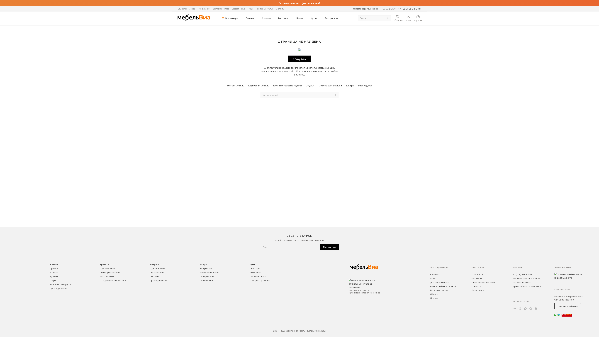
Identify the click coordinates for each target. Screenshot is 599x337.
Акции (252, 8)
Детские (154, 276)
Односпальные (107, 268)
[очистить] (328, 95)
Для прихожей (207, 276)
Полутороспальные (109, 272)
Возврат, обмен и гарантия (443, 286)
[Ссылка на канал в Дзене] (530, 308)
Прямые (54, 268)
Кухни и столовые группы (287, 85)
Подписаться (329, 247)
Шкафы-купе (206, 268)
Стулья (310, 85)
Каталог (434, 274)
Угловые (54, 272)
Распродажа (331, 18)
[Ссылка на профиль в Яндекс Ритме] (536, 308)
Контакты (279, 8)
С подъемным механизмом (113, 280)
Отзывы (434, 298)
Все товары (231, 18)
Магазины (477, 278)
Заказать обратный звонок (365, 8)
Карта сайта (478, 290)
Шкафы (299, 18)
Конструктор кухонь (260, 280)
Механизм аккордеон (60, 284)
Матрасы (283, 18)
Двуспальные (107, 276)
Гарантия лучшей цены (483, 282)
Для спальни (206, 280)
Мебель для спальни (330, 85)
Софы (53, 280)
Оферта (434, 294)
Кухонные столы (258, 276)
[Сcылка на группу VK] (514, 308)
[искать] (388, 18)
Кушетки (54, 276)
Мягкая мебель (235, 85)
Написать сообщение (567, 306)
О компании (205, 8)
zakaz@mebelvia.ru (522, 282)
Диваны (250, 18)
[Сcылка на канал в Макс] (525, 308)
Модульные (255, 272)
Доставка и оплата (221, 8)
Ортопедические (58, 288)
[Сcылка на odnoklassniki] (520, 308)
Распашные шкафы (209, 272)
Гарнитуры (255, 268)
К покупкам (299, 59)
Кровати (266, 18)
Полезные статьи (265, 8)
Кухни (314, 18)
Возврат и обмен (239, 8)
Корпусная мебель (258, 85)
